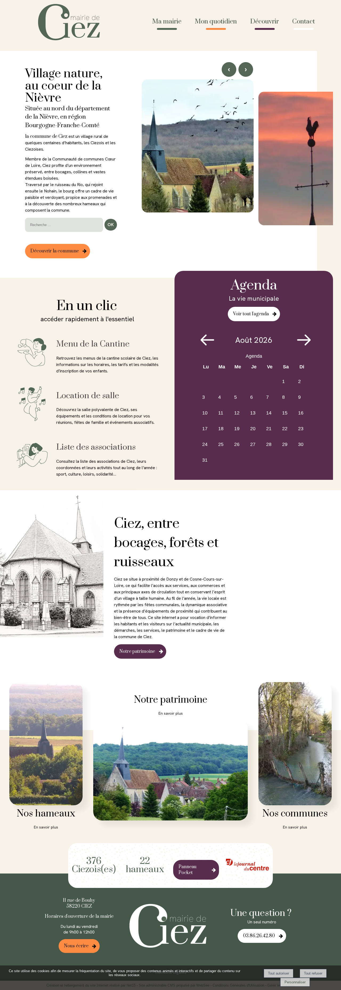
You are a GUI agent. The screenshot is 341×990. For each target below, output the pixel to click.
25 (221, 444)
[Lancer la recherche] (110, 225)
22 (284, 428)
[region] (237, 165)
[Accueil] (71, 23)
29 (284, 444)
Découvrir (264, 22)
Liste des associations (96, 447)
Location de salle (87, 396)
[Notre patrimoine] (170, 771)
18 (221, 428)
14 (268, 413)
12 (236, 413)
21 (268, 428)
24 (205, 444)
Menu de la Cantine (92, 344)
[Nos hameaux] (46, 744)
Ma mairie (166, 22)
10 (205, 413)
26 (236, 444)
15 (284, 413)
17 (205, 428)
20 (252, 428)
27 (252, 444)
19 (236, 428)
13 (252, 413)
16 (300, 413)
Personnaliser (295, 982)
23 (300, 428)
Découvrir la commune (54, 251)
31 (205, 460)
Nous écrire (76, 946)
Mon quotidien (216, 22)
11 (220, 413)
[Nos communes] (295, 744)
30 (300, 444)
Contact (303, 22)
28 (268, 444)
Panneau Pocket (187, 870)
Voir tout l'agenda (251, 314)
